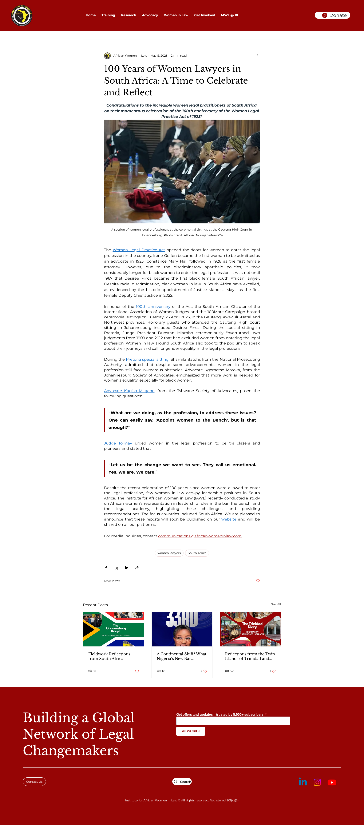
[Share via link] (137, 568)
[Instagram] (317, 782)
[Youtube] (332, 782)
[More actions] (257, 55)
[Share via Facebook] (106, 568)
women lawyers (169, 553)
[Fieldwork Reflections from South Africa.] (113, 629)
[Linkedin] (303, 782)
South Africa (197, 553)
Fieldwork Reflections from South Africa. (109, 656)
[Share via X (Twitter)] (116, 568)
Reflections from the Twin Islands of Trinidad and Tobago (250, 656)
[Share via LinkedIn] (127, 568)
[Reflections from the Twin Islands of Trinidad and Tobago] (250, 629)
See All (276, 604)
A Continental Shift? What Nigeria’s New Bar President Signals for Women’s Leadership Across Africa (181, 656)
